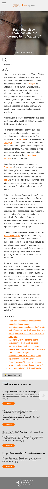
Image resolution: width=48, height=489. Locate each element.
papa (22, 139)
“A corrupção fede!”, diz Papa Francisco (26, 368)
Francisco (8, 167)
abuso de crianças (12, 236)
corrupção (30, 84)
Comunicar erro (12, 375)
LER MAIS (8, 403)
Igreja (6, 180)
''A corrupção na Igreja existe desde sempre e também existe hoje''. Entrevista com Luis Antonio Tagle (27, 349)
